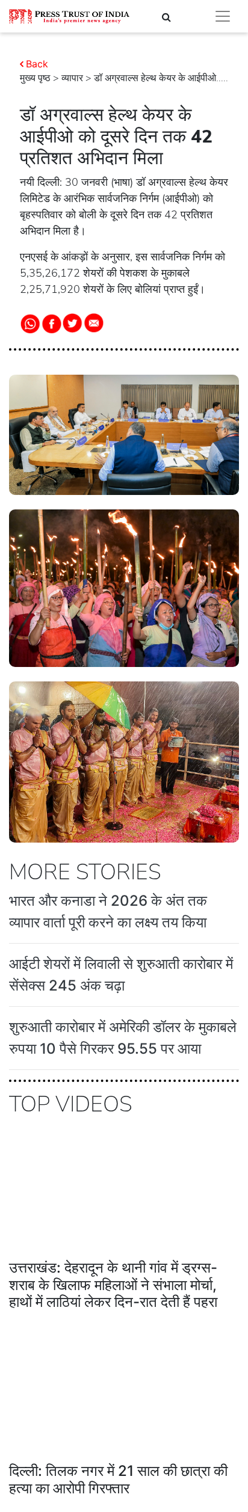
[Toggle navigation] (222, 16)
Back (37, 64)
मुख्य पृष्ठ (35, 78)
